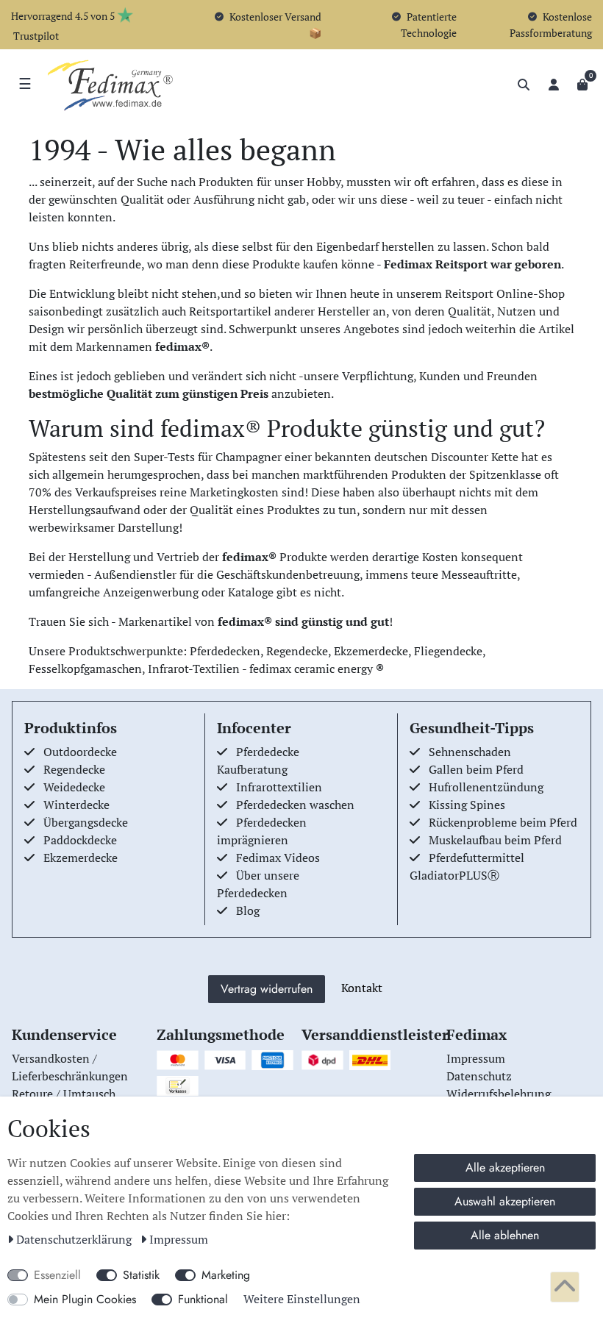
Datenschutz (479, 1076)
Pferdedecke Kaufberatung (258, 760)
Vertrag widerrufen (267, 988)
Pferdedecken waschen (295, 804)
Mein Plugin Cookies (85, 1299)
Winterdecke (76, 804)
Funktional (203, 1299)
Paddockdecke (80, 840)
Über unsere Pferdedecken (258, 884)
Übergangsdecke (85, 822)
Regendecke (74, 769)
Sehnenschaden (470, 752)
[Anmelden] (553, 84)
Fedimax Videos (278, 857)
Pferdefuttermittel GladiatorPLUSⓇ (467, 866)
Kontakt (361, 988)
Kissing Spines (467, 804)
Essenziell (57, 1274)
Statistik (141, 1274)
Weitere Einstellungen (301, 1299)
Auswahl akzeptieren (504, 1201)
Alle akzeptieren (505, 1167)
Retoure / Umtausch (63, 1094)
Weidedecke (74, 787)
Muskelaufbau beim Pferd (495, 840)
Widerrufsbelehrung (498, 1094)
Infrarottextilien (279, 787)
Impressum (178, 1239)
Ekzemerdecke (80, 857)
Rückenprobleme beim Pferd (503, 822)
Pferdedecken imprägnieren (262, 831)
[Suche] (523, 84)
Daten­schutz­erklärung (75, 1239)
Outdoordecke (80, 752)
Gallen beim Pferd (476, 769)
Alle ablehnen (505, 1235)
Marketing (225, 1274)
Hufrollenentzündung (486, 787)
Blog (248, 910)
